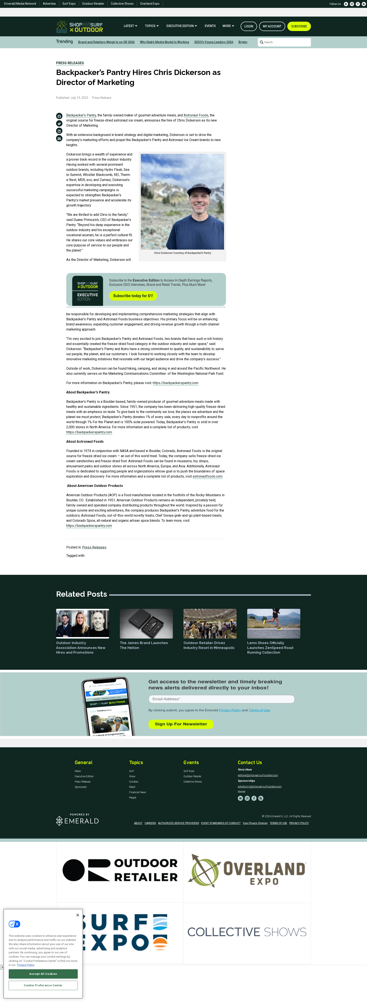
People (132, 797)
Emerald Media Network (20, 3)
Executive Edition (180, 26)
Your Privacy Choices (255, 823)
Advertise (49, 3)
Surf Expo (69, 3)
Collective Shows (122, 3)
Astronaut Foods (196, 115)
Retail (132, 787)
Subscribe (299, 26)
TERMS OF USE (278, 823)
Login (248, 26)
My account (272, 26)
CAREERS (150, 823)
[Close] (77, 915)
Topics (150, 26)
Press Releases (70, 63)
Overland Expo (150, 3)
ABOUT (138, 823)
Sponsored (80, 787)
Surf (131, 771)
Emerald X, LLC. (280, 816)
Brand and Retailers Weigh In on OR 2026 (106, 42)
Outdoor (133, 781)
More (227, 26)
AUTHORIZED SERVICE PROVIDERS (178, 823)
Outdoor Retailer (93, 3)
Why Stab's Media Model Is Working (164, 42)
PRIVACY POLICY (299, 823)
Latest (129, 26)
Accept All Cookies (43, 973)
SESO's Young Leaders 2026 (213, 42)
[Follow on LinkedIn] (346, 4)
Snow (132, 776)
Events (210, 26)
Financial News (137, 792)
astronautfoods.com (207, 476)
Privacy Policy (25, 965)
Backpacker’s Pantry (81, 115)
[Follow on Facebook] (358, 4)
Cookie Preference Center (43, 985)
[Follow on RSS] (364, 4)
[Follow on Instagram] (352, 4)
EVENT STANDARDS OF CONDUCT (221, 823)
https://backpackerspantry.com (175, 383)
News (78, 771)
